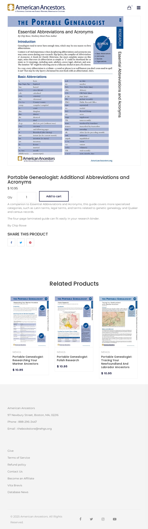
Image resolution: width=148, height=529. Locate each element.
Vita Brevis (15, 485)
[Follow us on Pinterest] (30, 242)
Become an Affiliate (21, 478)
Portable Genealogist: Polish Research (72, 358)
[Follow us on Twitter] (21, 242)
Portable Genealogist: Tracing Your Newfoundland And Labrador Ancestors (116, 362)
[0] (129, 8)
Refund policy (17, 464)
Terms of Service (19, 457)
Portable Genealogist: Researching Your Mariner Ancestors (28, 360)
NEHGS (17, 352)
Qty (10, 197)
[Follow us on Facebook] (11, 242)
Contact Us (15, 471)
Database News (18, 491)
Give (10, 450)
